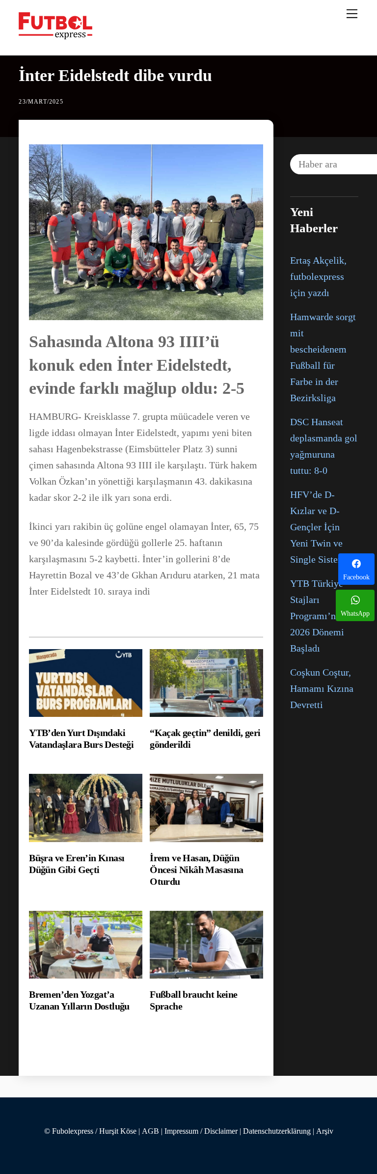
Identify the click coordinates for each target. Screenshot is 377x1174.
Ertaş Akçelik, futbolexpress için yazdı (318, 276)
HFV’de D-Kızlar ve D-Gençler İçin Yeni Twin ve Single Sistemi (319, 527)
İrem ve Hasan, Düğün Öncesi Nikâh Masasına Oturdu (196, 869)
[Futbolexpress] (55, 35)
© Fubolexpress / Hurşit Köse (90, 1131)
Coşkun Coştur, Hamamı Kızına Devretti (321, 688)
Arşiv (324, 1131)
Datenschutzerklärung (277, 1131)
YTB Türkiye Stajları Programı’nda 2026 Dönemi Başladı (317, 616)
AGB (150, 1131)
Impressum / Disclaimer (201, 1131)
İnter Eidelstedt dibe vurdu (115, 75)
